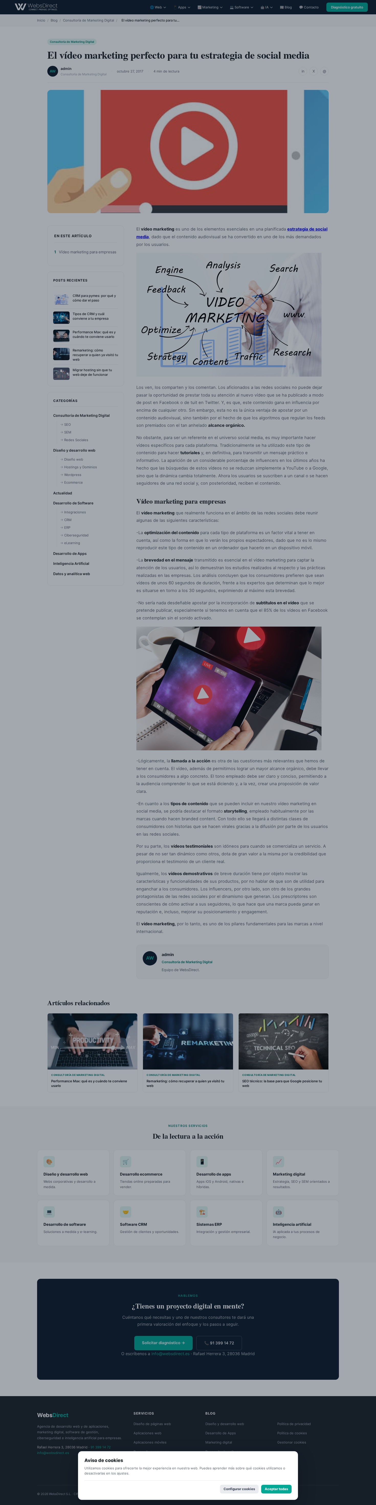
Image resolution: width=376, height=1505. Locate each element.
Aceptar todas (276, 1489)
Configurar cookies (239, 1489)
